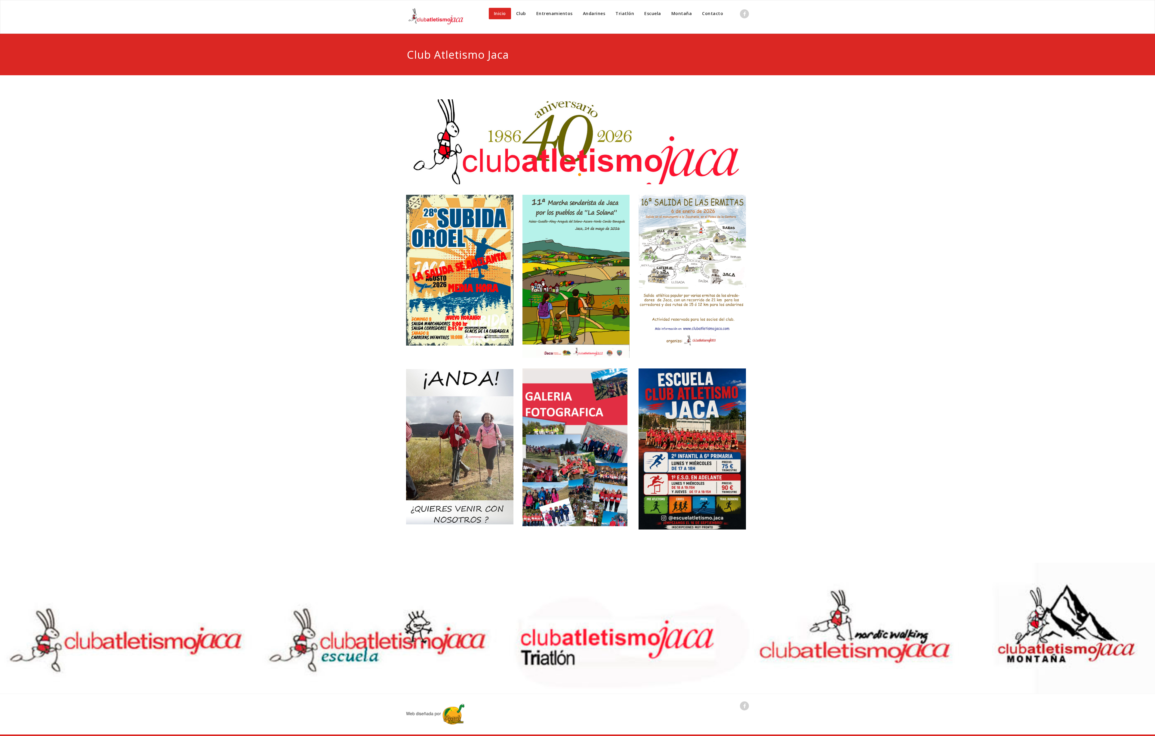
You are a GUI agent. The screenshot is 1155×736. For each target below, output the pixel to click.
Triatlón (624, 13)
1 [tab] (572, 174)
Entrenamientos (554, 13)
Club (521, 13)
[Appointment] (436, 17)
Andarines (594, 13)
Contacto (712, 13)
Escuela (652, 13)
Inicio (500, 13)
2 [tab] (579, 174)
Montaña (681, 13)
